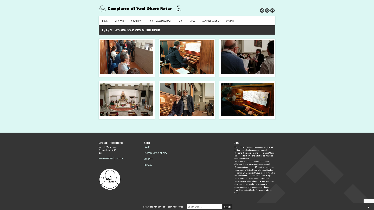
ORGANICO (136, 21)
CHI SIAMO (119, 21)
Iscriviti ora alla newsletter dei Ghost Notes (163, 206)
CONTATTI (230, 21)
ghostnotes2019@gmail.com (111, 158)
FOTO (180, 21)
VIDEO (192, 21)
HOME (105, 21)
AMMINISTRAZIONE (210, 21)
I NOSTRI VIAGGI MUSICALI (159, 21)
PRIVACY (148, 164)
